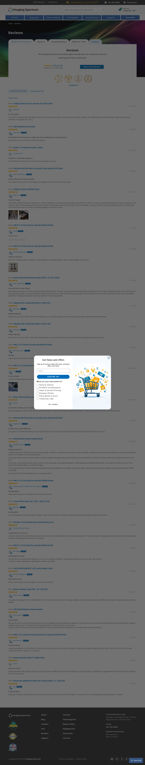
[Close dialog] (109, 358)
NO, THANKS (53, 404)
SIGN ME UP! (53, 377)
